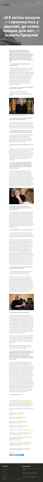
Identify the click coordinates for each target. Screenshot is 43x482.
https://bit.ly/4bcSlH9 (30, 429)
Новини (5, 475)
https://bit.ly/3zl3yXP (24, 434)
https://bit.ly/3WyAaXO (18, 422)
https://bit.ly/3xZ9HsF (17, 439)
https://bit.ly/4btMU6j (15, 418)
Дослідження (6, 469)
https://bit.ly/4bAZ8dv (18, 427)
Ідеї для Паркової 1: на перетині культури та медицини (30, 469)
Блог (4, 473)
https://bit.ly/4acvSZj (18, 414)
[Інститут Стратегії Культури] (5, 4)
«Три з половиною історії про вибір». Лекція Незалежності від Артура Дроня (30, 477)
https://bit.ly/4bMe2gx (17, 445)
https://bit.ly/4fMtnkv (27, 449)
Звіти (5, 471)
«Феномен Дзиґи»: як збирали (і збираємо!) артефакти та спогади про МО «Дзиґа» (30, 473)
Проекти (5, 476)
